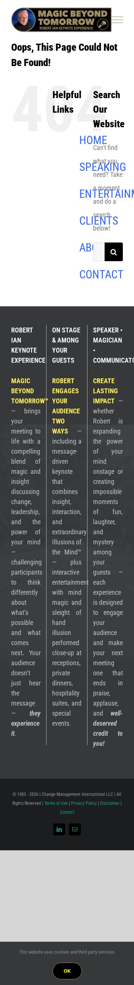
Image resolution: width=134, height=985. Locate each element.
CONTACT (101, 274)
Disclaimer (109, 803)
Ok (67, 971)
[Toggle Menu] (117, 19)
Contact (67, 812)
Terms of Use (56, 803)
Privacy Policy (84, 803)
